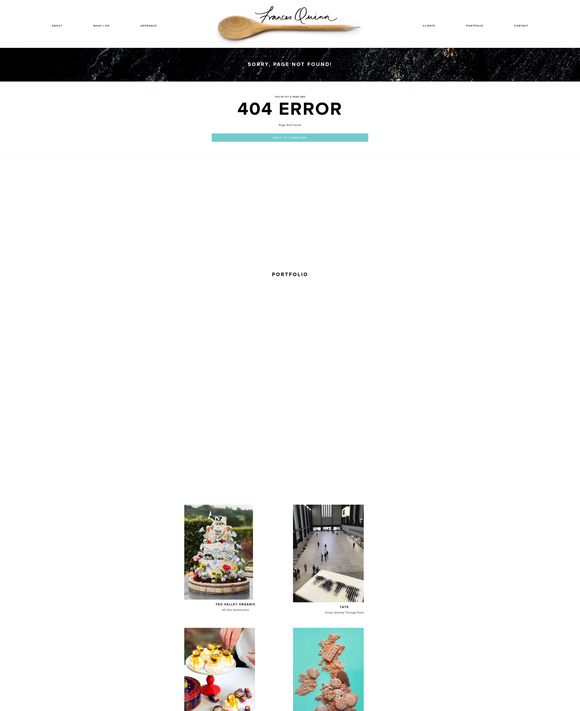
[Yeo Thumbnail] (218, 506)
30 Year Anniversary (235, 610)
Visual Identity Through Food (344, 612)
